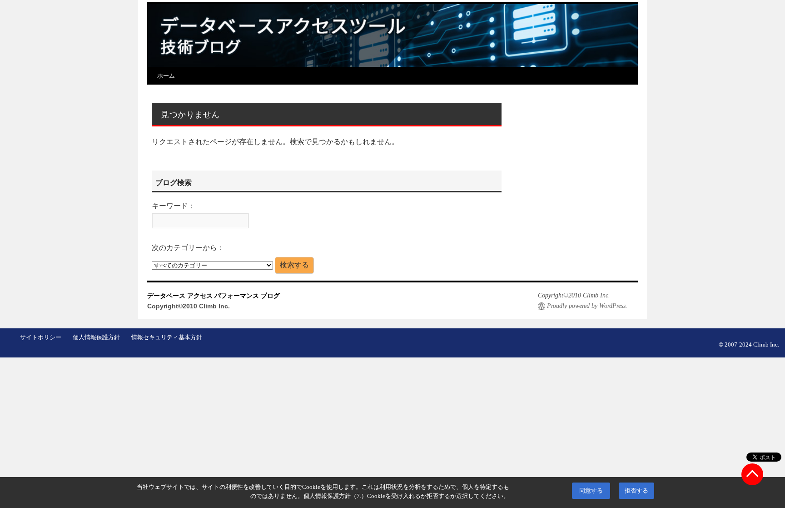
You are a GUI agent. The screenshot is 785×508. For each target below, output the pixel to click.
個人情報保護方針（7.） (335, 496)
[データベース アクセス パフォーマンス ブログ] (392, 34)
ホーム (166, 75)
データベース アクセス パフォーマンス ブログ (213, 295)
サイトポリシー (40, 337)
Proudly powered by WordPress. (587, 305)
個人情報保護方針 (96, 337)
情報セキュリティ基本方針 (166, 337)
